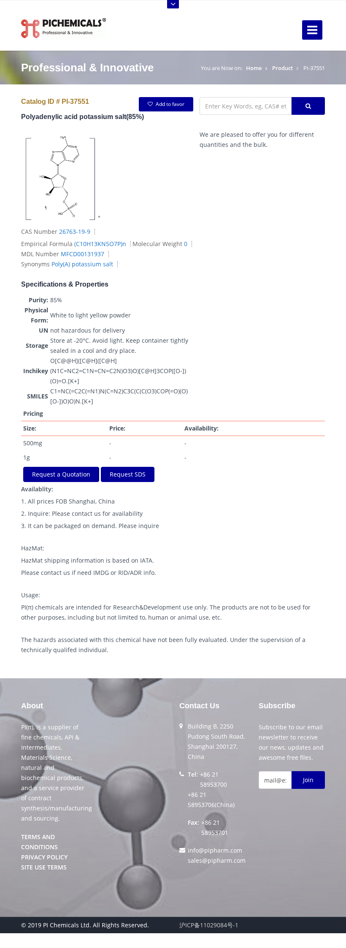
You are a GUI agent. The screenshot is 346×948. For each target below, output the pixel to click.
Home (254, 68)
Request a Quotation (61, 474)
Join (308, 780)
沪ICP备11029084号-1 (208, 925)
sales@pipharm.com (217, 860)
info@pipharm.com (215, 850)
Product (282, 68)
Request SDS (128, 474)
